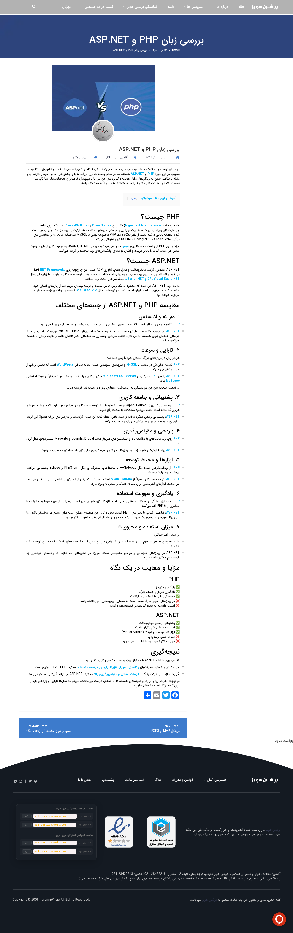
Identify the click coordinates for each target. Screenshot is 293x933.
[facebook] (25, 781)
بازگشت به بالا (283, 740)
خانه (241, 7)
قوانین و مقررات (182, 779)
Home (176, 50)
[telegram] (15, 781)
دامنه (170, 7)
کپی (26, 816)
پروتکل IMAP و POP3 (165, 730)
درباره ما (221, 7)
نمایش (132, 198)
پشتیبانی (108, 779)
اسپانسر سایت (134, 779)
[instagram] (20, 781)
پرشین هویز (273, 829)
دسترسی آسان (216, 779)
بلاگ (154, 50)
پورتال (66, 7)
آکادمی (163, 50)
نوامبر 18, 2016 (156, 157)
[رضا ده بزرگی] (103, 131)
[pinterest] (35, 781)
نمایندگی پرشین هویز (141, 7)
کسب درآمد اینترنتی (98, 7)
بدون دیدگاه (81, 157)
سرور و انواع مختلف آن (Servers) (48, 730)
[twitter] (30, 781)
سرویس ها (195, 7)
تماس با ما (84, 779)
